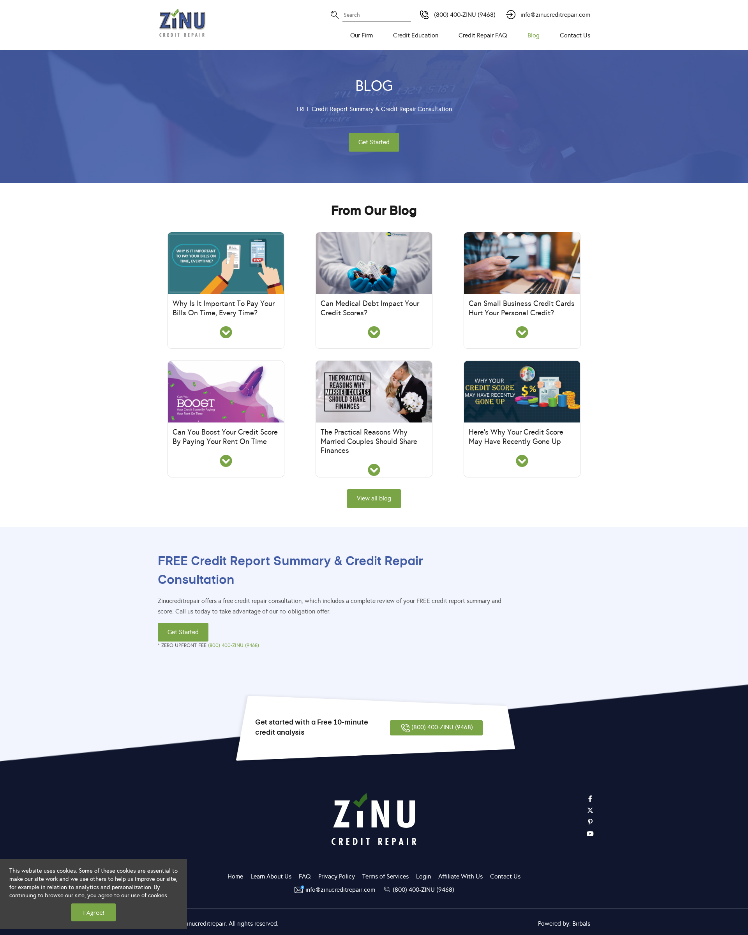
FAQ (305, 876)
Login (423, 876)
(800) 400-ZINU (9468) (465, 14)
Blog (533, 35)
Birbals (581, 923)
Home (235, 876)
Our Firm (361, 35)
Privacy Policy (336, 876)
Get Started (374, 142)
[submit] (401, 9)
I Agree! (93, 912)
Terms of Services (385, 876)
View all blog (374, 498)
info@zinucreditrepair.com (555, 14)
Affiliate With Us (460, 876)
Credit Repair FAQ (483, 35)
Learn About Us (271, 876)
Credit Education (415, 35)
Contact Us (575, 35)
